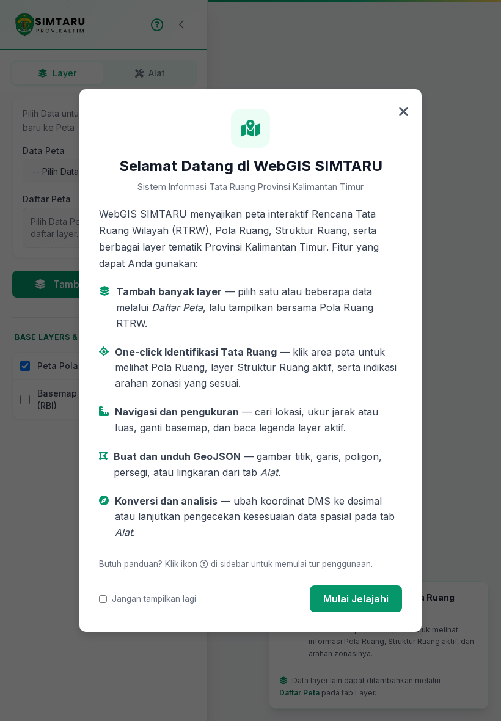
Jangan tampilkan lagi (154, 599)
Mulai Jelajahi (356, 599)
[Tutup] (403, 112)
